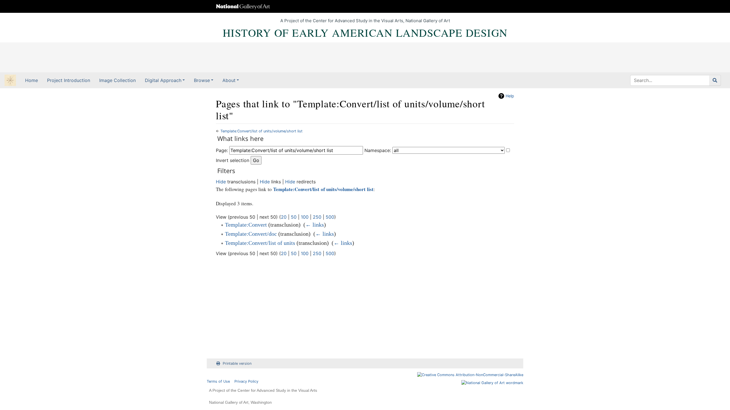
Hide (221, 181)
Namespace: (377, 150)
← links (314, 225)
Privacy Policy (246, 381)
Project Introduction (68, 80)
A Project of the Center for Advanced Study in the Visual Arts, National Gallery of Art (365, 20)
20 (284, 217)
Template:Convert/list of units (260, 243)
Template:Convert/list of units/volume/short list (261, 131)
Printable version (237, 363)
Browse (202, 80)
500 (330, 217)
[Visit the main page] (10, 80)
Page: (222, 150)
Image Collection (117, 80)
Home (31, 80)
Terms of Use (218, 381)
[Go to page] (715, 80)
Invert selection (232, 160)
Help (510, 95)
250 (317, 217)
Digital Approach (163, 80)
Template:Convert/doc (251, 234)
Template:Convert (246, 225)
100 (305, 217)
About (229, 80)
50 (294, 217)
